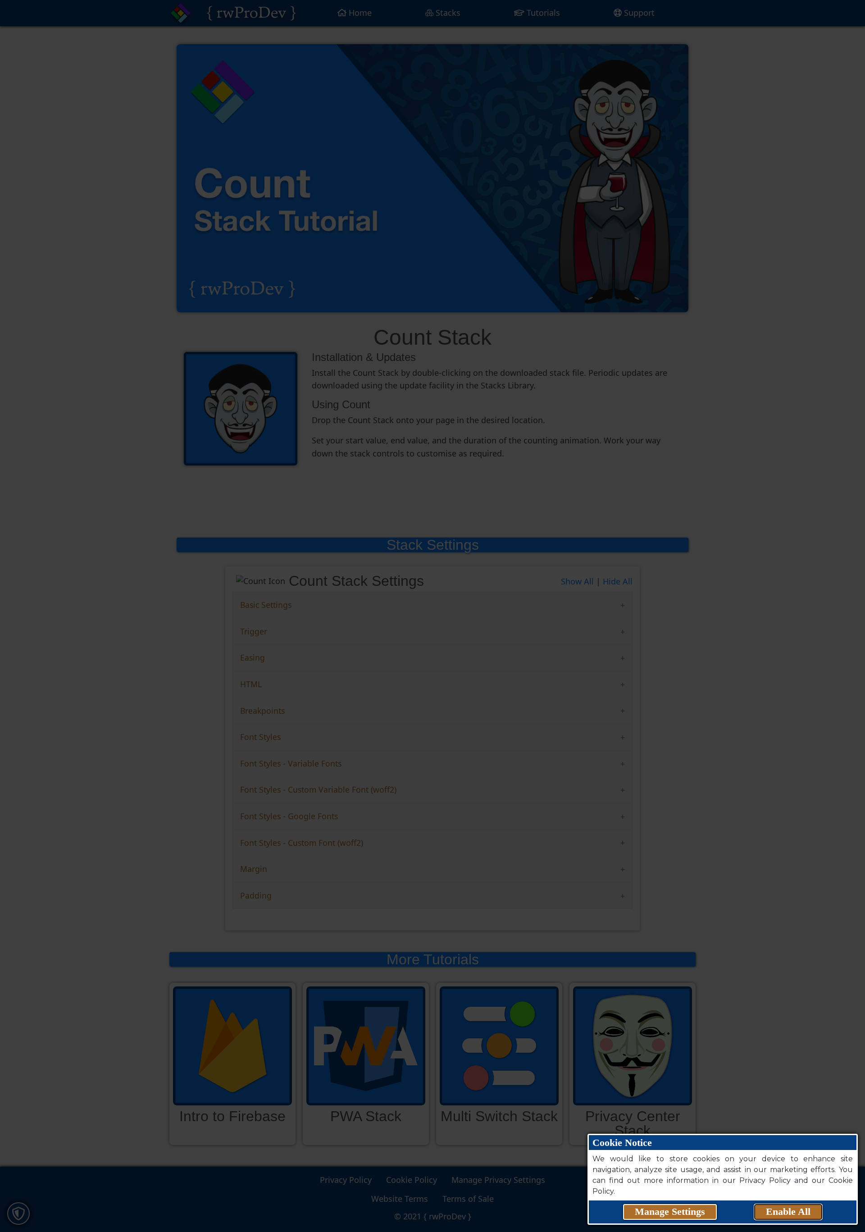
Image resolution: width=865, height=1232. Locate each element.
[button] (670, 1212)
